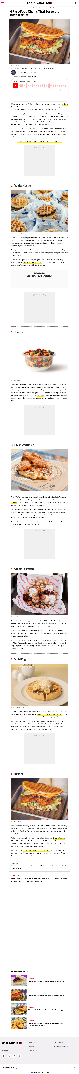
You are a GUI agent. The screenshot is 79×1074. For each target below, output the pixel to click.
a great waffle (52, 113)
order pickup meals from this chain (49, 714)
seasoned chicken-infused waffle (32, 724)
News (44, 878)
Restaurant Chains (57, 878)
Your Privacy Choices (42, 1073)
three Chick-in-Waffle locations (51, 621)
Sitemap (32, 1046)
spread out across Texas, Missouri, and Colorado (36, 500)
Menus (37, 878)
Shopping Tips (31, 881)
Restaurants (20, 8)
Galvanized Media (29, 1067)
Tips (41, 881)
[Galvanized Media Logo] (8, 1067)
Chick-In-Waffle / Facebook (19, 616)
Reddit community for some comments (36, 850)
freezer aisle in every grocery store (52, 106)
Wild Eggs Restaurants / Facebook (21, 707)
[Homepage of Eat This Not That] (12, 1043)
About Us (32, 1042)
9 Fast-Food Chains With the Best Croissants (44, 141)
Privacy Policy (58, 1042)
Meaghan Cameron (27, 76)
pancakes (30, 122)
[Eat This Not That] (39, 273)
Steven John (23, 72)
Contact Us (33, 1050)
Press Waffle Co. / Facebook (19, 493)
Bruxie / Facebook (15, 65)
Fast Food (27, 878)
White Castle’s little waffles (32, 262)
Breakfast (16, 878)
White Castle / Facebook (18, 233)
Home (12, 8)
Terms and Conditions (61, 1046)
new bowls (40, 395)
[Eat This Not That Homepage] (39, 3)
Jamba (13, 384)
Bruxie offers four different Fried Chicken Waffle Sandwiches (38, 839)
